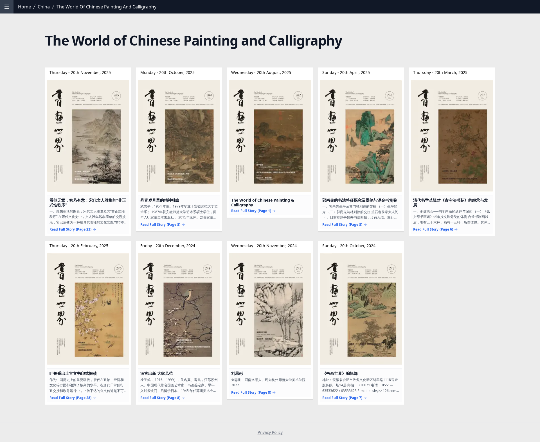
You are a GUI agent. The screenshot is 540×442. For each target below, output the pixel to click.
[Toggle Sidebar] (7, 6)
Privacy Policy (270, 432)
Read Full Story (70, 229)
